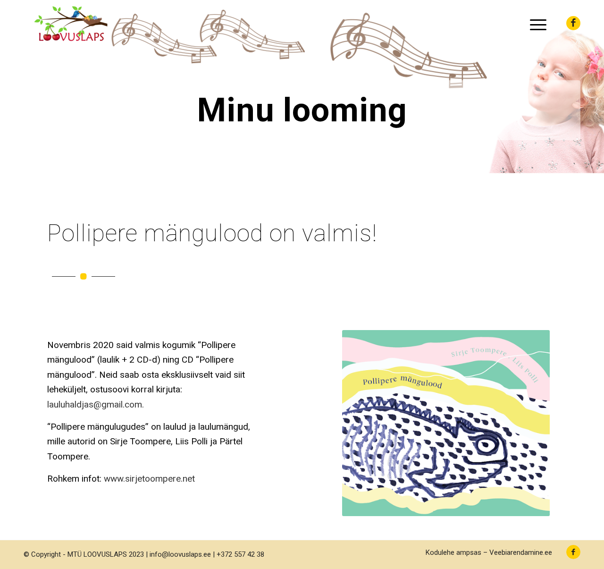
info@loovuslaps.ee (180, 554)
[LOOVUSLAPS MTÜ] (71, 23)
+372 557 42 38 (240, 554)
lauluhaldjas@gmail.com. (95, 404)
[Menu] (535, 23)
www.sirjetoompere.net (149, 478)
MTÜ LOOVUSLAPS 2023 (105, 554)
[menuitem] (535, 23)
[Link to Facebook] (573, 23)
